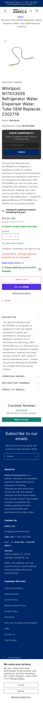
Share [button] (7, 300)
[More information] (39, 269)
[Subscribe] (35, 456)
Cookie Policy (11, 600)
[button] (5, 11)
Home (21, 16)
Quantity (5, 231)
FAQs (7, 628)
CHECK (21, 152)
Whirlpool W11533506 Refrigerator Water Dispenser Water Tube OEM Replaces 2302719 (21, 23)
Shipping (5, 222)
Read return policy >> (13, 262)
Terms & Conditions (14, 588)
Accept (21, 685)
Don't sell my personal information (21, 623)
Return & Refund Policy (15, 605)
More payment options (21, 293)
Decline (21, 691)
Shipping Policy (12, 594)
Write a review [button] (21, 419)
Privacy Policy (11, 611)
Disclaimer (9, 617)
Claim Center (11, 640)
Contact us (10, 634)
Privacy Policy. (17, 678)
